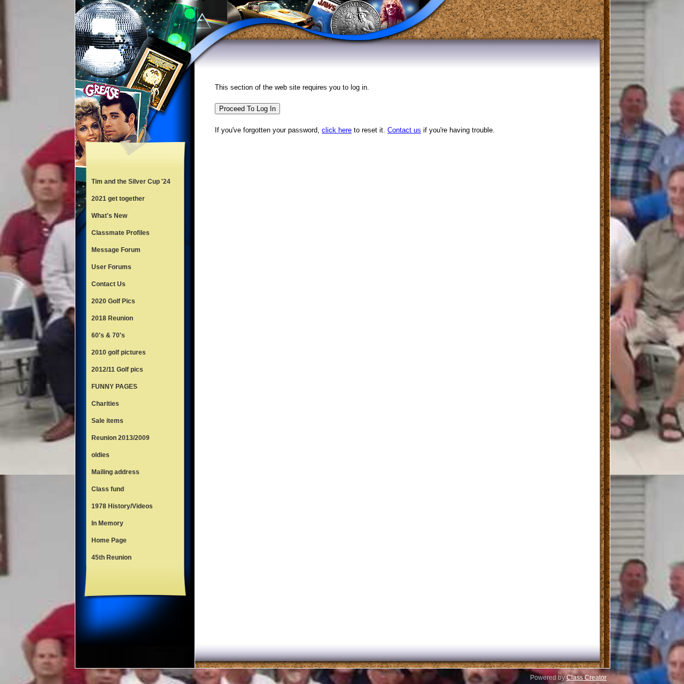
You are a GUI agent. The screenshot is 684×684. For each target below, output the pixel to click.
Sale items (107, 420)
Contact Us (108, 284)
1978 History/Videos (122, 506)
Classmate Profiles (120, 233)
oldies (100, 455)
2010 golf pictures (118, 352)
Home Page (109, 540)
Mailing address (115, 472)
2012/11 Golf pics (117, 369)
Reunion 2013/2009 (120, 438)
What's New (109, 215)
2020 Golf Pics (113, 301)
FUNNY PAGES (114, 386)
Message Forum (116, 250)
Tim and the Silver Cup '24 (130, 181)
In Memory (107, 523)
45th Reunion (111, 557)
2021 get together (118, 198)
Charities (105, 403)
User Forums (111, 267)
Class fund (107, 489)
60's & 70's (108, 335)
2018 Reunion (112, 318)
